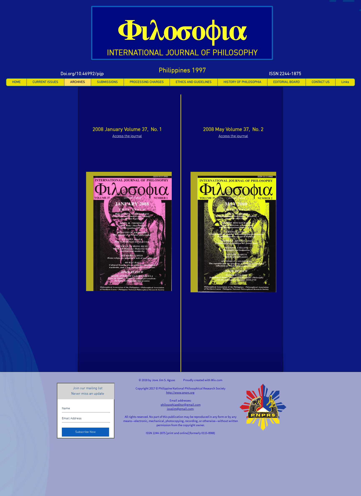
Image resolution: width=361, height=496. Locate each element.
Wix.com (216, 380)
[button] (45, 82)
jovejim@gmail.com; (180, 409)
